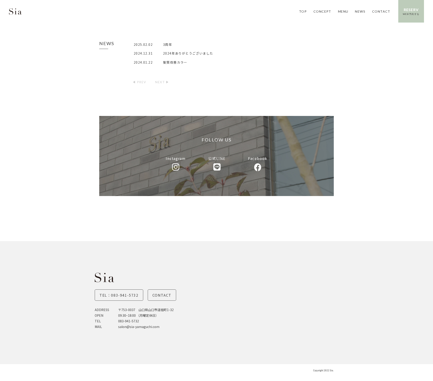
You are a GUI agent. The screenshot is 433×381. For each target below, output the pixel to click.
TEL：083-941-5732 (118, 295)
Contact (161, 295)
